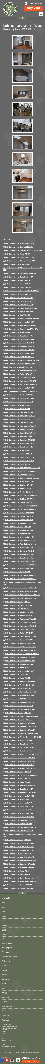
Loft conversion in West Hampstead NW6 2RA (22, 595)
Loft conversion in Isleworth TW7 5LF (19, 671)
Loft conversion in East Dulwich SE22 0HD (21, 747)
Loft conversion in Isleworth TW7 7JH (19, 461)
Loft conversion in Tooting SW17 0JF (19, 806)
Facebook (5, 965)
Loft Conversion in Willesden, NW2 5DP (20, 261)
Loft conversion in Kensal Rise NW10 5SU (21, 591)
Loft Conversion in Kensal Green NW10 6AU (21, 329)
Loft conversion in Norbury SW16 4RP (19, 695)
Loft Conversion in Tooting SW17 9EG (19, 257)
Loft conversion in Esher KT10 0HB (18, 740)
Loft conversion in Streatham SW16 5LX (20, 440)
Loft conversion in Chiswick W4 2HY (19, 789)
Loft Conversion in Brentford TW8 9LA (19, 346)
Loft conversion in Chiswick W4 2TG (19, 706)
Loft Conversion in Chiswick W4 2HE (19, 422)
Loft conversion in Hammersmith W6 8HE (20, 626)
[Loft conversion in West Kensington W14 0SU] (22, 42)
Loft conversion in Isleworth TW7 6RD (19, 568)
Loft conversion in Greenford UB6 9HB (19, 867)
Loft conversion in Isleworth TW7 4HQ (19, 547)
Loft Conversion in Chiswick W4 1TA (19, 558)
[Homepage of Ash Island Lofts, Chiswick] (9, 9)
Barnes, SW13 (6, 1015)
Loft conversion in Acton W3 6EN (17, 332)
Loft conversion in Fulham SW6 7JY (18, 374)
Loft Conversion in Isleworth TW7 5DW (19, 322)
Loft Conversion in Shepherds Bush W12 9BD (22, 360)
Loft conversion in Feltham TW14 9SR (19, 339)
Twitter (3, 988)
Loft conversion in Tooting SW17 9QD (19, 685)
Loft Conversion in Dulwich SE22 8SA (19, 247)
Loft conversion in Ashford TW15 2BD (19, 554)
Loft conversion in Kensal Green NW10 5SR (21, 733)
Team (3, 907)
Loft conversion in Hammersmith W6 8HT (20, 827)
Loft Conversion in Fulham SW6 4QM (19, 520)
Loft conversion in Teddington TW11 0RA (20, 377)
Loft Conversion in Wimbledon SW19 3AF (20, 273)
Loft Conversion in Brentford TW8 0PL (19, 395)
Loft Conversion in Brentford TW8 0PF (19, 357)
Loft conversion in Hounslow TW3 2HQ (20, 758)
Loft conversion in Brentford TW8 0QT (19, 702)
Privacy (4, 934)
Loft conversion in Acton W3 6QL (17, 871)
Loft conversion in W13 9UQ (16, 699)
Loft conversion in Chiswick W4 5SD (19, 744)
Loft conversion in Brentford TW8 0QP (19, 533)
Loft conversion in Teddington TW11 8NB (20, 622)
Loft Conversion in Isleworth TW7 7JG (19, 343)
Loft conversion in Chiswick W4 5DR (19, 530)
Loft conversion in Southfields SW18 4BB (20, 792)
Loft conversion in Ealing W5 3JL (17, 778)
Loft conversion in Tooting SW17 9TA (19, 720)
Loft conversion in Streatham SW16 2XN (20, 785)
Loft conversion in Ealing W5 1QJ (18, 688)
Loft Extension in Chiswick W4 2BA (18, 367)
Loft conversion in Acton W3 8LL (17, 678)
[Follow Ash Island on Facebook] (2, 1060)
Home (3, 902)
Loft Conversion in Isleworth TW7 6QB (19, 443)
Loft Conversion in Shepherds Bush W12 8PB (22, 318)
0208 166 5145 (6, 1040)
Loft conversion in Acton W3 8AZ (17, 667)
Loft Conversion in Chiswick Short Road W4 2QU (23, 250)
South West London (7, 1002)
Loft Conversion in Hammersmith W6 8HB (20, 412)
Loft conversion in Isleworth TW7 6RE (19, 813)
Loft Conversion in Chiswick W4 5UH (19, 888)
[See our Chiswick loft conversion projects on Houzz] (18, 1060)
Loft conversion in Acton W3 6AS (17, 405)
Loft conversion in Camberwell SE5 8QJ (20, 475)
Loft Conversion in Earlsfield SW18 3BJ (20, 364)
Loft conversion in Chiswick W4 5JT (18, 609)
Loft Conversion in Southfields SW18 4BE (20, 523)
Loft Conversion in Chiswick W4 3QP (19, 277)
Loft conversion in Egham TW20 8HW (19, 311)
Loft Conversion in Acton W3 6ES (17, 264)
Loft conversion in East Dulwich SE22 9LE (21, 384)
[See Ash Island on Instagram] (12, 1060)
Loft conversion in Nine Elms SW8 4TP (19, 857)
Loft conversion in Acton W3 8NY (17, 450)
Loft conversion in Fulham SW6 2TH (18, 454)
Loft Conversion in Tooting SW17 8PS (19, 674)
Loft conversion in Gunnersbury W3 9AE (20, 692)
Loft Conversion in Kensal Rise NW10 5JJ (20, 433)
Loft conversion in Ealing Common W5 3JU (21, 878)
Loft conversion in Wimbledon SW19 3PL (20, 575)
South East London (7, 1006)
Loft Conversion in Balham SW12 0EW (19, 513)
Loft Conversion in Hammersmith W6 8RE (20, 381)
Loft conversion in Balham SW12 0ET (19, 633)
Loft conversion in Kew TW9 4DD (17, 315)
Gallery (4, 911)
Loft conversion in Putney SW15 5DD (19, 488)
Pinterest (4, 984)
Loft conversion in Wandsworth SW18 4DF (21, 775)
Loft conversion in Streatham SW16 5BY (20, 730)
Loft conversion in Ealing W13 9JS (18, 772)
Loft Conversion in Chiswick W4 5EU (19, 402)
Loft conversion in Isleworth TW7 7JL (19, 765)
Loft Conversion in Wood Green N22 (18, 294)
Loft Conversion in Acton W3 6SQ (17, 254)
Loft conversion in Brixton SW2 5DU (18, 885)
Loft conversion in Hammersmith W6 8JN (20, 325)
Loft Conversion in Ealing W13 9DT (18, 284)
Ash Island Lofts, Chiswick (9, 956)
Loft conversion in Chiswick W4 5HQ (19, 664)
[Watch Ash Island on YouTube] (7, 1060)
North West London (7, 1011)
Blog (3, 921)
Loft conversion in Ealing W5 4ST (17, 602)
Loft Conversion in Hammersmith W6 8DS (20, 370)
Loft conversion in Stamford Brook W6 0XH (21, 754)
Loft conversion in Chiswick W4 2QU (19, 447)
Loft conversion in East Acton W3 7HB (19, 551)
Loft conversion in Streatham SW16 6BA (20, 864)
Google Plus (5, 979)
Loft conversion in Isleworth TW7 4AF (19, 847)
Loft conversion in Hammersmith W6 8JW (20, 860)
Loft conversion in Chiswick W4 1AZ (19, 502)
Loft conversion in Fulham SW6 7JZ (18, 605)
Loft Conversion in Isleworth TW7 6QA (19, 353)
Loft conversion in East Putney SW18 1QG (21, 588)
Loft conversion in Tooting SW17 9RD (19, 457)
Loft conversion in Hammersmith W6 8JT (20, 650)
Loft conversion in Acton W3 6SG (17, 572)
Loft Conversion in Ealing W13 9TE (18, 301)
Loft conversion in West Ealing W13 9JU (20, 540)
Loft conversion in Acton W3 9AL (17, 782)
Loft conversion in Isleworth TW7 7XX (19, 799)
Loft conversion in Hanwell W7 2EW (18, 820)
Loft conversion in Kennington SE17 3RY (20, 768)
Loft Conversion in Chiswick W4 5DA (19, 336)
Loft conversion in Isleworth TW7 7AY (19, 817)
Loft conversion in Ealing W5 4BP (18, 464)
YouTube (4, 970)
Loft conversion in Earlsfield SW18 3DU (20, 709)
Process (4, 916)
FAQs (3, 939)
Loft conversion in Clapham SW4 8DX (19, 485)
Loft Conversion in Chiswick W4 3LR (19, 831)
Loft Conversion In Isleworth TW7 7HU (19, 481)
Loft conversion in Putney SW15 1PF (19, 429)
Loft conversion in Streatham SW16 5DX (20, 761)
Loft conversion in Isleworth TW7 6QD (19, 796)
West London (6, 997)
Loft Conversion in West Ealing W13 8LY (20, 416)
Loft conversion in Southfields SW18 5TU (20, 726)
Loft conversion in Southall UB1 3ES (19, 612)
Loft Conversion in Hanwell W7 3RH (18, 436)
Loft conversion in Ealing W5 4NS (18, 713)
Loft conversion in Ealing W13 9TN (18, 854)
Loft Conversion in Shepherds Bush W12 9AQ (22, 478)
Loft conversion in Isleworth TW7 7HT (19, 537)
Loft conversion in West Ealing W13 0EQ (20, 598)
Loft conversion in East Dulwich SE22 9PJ (21, 506)
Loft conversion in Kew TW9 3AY (17, 874)
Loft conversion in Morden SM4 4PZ (18, 810)
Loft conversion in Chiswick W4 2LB (19, 850)
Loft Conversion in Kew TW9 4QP (17, 280)
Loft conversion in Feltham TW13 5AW (19, 843)
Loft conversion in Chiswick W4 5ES (19, 516)
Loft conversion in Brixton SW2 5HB (18, 824)
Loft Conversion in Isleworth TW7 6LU (19, 243)
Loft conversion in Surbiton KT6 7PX (19, 499)
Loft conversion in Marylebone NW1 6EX (20, 647)
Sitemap (4, 925)
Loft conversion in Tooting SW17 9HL (19, 492)
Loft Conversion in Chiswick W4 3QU (19, 298)
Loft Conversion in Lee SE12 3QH (17, 419)
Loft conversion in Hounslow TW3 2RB (20, 350)
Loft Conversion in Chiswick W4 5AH (19, 305)
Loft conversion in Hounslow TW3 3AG (20, 657)
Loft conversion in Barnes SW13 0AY (19, 640)
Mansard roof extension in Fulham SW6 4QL (22, 391)
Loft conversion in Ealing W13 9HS (18, 840)
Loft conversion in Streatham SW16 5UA (20, 723)
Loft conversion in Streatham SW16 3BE (20, 643)
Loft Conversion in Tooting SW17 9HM (19, 629)
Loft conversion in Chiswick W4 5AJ (19, 751)
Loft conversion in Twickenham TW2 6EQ (20, 619)
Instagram (5, 974)
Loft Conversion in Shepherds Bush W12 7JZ (22, 291)
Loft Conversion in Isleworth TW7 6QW (19, 388)
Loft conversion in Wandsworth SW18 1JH (21, 495)
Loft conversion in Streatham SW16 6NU (20, 681)
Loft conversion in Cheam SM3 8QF (18, 287)
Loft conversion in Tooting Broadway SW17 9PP (23, 737)
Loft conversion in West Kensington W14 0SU (22, 468)
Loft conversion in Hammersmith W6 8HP (20, 426)
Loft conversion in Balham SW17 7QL (19, 615)
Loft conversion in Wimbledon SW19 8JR (20, 509)
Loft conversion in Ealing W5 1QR (18, 527)
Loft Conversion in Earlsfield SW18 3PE (20, 661)
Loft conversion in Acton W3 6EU (17, 409)
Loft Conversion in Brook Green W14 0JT (20, 881)
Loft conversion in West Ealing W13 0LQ (20, 544)
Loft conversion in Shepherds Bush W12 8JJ (22, 654)
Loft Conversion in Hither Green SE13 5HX (21, 308)
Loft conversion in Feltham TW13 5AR (19, 398)
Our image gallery (7, 948)
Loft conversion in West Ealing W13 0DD (20, 636)
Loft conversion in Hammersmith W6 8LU (20, 579)
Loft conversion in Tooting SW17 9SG (19, 561)
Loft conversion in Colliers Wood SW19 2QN (21, 716)
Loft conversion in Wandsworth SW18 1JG (21, 471)
